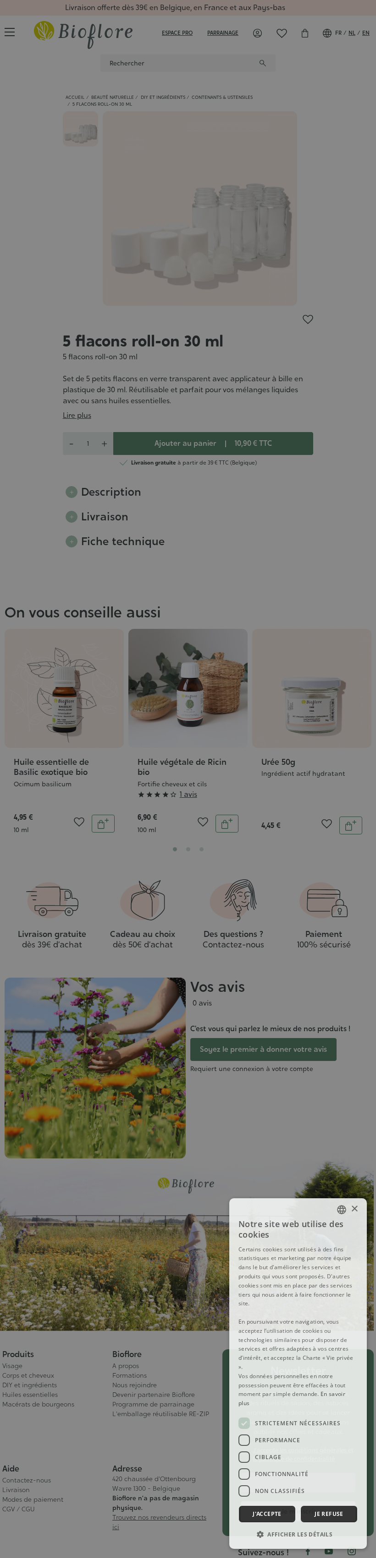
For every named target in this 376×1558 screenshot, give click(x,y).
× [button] (354, 1209)
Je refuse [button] (329, 1514)
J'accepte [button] (267, 1514)
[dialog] (298, 1373)
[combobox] (341, 1209)
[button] (298, 1534)
